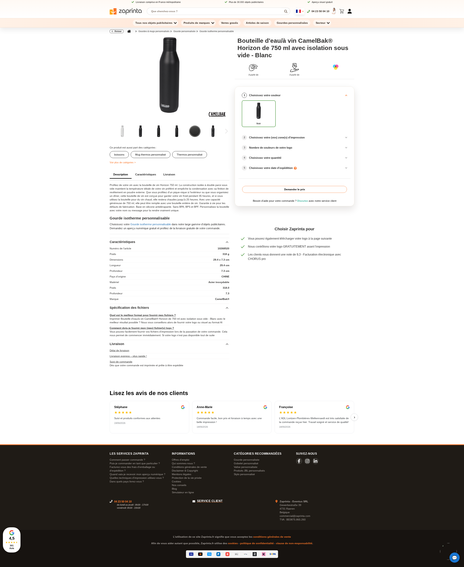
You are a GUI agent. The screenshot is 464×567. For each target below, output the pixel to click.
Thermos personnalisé (189, 154)
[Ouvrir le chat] (455, 558)
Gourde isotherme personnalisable (217, 31)
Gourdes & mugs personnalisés (153, 31)
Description (120, 174)
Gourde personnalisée (184, 31)
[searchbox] (215, 11)
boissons (119, 154)
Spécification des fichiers (129, 308)
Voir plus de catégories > (123, 162)
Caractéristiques (145, 174)
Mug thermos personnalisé (150, 154)
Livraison (169, 174)
